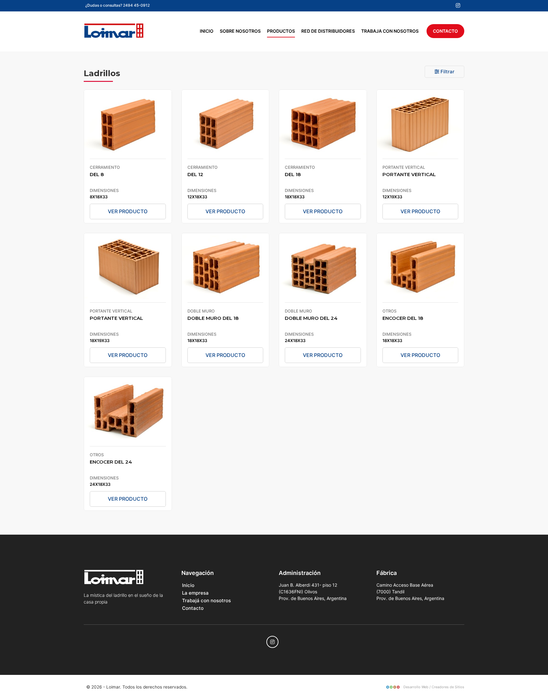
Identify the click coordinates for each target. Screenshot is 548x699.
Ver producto (127, 211)
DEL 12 (195, 174)
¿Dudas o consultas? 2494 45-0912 (117, 5)
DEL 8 (97, 174)
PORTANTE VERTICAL (409, 174)
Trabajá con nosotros (206, 600)
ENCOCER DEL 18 (402, 318)
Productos (281, 31)
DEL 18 (293, 174)
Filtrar (446, 72)
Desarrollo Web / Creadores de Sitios (433, 687)
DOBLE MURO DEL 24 (311, 318)
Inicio (206, 31)
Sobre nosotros (240, 31)
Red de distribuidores (328, 31)
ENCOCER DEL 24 (111, 462)
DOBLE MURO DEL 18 (212, 318)
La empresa (195, 593)
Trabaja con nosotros (390, 31)
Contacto (445, 31)
